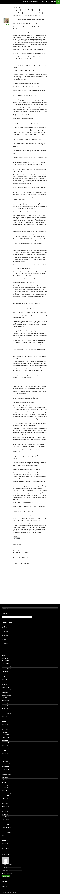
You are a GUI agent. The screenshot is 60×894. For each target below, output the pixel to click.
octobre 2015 (5, 798)
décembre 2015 (5, 793)
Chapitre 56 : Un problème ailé (9, 642)
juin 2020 (4, 676)
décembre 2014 (5, 824)
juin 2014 (4, 840)
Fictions (42, 1)
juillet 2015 (4, 806)
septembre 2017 (6, 742)
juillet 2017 (4, 748)
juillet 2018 (4, 719)
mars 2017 (4, 758)
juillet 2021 (4, 652)
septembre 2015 (6, 801)
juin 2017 (4, 750)
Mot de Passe (5, 870)
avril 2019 (4, 708)
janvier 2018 (5, 734)
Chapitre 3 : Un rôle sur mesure (20, 556)
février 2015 (5, 819)
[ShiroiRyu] (6, 20)
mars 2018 (4, 729)
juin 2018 (4, 721)
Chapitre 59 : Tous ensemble (8, 630)
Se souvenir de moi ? (8, 873)
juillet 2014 (4, 838)
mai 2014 (4, 843)
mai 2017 (4, 753)
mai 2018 (4, 724)
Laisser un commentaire (34, 15)
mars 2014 (4, 848)
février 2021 (5, 660)
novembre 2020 (5, 668)
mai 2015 (4, 811)
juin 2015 (4, 808)
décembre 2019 (5, 687)
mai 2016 (4, 785)
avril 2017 (4, 756)
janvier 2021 (5, 663)
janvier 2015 (5, 822)
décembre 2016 (5, 766)
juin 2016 (4, 782)
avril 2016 (4, 787)
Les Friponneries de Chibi (9, 2)
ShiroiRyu (25, 15)
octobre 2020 (5, 671)
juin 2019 (4, 703)
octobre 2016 (5, 771)
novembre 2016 (5, 769)
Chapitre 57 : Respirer (7, 638)
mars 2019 (4, 711)
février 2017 (5, 761)
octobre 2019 (5, 692)
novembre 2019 (5, 689)
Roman (47, 1)
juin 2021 (4, 655)
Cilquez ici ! (4, 886)
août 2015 (4, 803)
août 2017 (4, 745)
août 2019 (4, 697)
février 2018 (5, 732)
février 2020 (5, 682)
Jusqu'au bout (16, 7)
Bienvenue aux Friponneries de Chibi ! (31, 1)
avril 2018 (4, 727)
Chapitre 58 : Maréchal (7, 634)
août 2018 (4, 716)
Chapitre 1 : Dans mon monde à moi (21, 551)
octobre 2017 (5, 740)
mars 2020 (4, 679)
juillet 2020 (4, 674)
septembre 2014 (6, 832)
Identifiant (4, 867)
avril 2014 (4, 845)
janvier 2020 (5, 684)
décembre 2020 (5, 666)
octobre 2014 (5, 830)
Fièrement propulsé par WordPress (9, 892)
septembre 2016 (6, 774)
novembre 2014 (5, 827)
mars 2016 (4, 790)
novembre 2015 (5, 795)
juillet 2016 (4, 779)
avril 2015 (4, 814)
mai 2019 (4, 705)
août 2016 (4, 777)
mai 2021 (4, 658)
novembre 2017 (5, 737)
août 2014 (4, 835)
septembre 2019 (6, 695)
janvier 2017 (5, 764)
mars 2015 (4, 816)
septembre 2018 (6, 713)
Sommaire (53, 1)
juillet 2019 (4, 700)
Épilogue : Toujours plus (7, 626)
